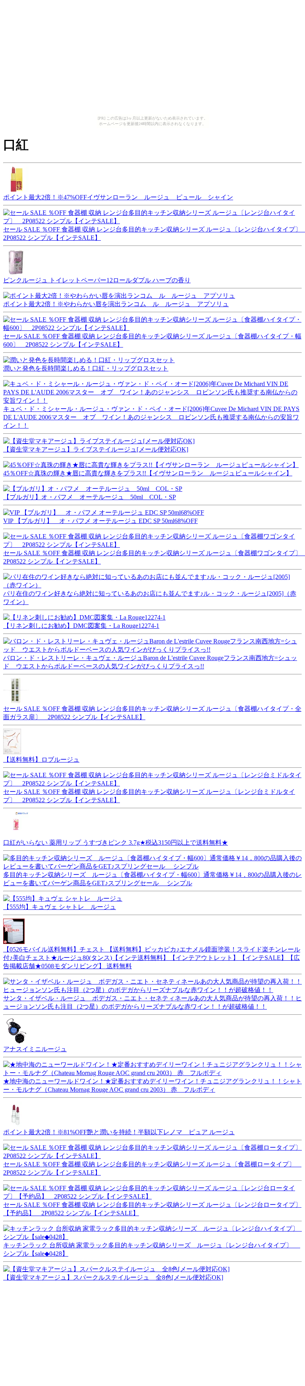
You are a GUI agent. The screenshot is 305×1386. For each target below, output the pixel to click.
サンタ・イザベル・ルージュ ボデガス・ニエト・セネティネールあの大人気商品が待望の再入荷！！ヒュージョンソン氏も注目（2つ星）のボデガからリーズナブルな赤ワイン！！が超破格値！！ (152, 1002)
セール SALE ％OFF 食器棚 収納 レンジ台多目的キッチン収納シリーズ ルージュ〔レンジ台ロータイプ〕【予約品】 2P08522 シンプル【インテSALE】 (152, 1208)
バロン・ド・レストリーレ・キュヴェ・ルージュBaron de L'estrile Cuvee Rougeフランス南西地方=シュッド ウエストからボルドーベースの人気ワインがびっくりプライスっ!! (150, 662)
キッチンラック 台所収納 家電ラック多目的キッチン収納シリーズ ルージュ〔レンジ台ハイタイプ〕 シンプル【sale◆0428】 (151, 1249)
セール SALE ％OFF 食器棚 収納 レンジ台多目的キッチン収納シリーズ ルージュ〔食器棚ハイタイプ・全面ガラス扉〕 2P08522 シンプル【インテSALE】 (152, 712)
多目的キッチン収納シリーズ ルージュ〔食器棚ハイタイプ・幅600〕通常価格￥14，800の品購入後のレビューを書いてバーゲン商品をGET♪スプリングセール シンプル (152, 878)
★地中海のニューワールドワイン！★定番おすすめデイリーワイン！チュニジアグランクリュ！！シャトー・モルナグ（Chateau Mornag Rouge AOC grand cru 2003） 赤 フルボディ (152, 1085)
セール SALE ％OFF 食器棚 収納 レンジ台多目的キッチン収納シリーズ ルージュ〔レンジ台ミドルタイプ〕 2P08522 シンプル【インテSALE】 (149, 795)
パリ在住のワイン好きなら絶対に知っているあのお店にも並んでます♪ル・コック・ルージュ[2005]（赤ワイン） (149, 597)
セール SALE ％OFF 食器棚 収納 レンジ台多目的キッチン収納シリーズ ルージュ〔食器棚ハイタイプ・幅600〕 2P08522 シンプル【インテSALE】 (152, 340)
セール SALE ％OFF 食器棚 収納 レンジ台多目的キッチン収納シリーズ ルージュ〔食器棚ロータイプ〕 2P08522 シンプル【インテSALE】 (152, 1168)
